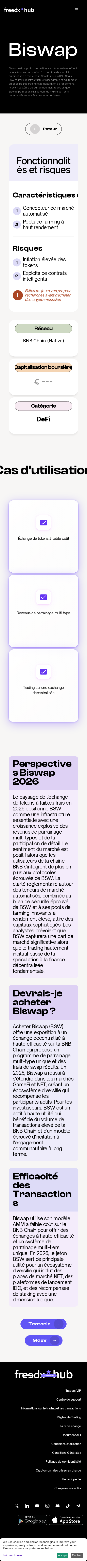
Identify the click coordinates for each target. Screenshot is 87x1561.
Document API (71, 1435)
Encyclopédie (71, 1479)
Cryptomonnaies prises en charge (58, 1470)
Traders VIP (73, 1390)
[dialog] (43, 1549)
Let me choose (12, 1555)
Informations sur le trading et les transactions (51, 1408)
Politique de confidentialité (63, 1461)
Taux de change (70, 1426)
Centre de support (68, 1399)
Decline (77, 1555)
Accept (62, 1555)
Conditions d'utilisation (66, 1444)
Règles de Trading (69, 1417)
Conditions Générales (66, 1452)
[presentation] (76, 9)
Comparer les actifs (67, 1488)
